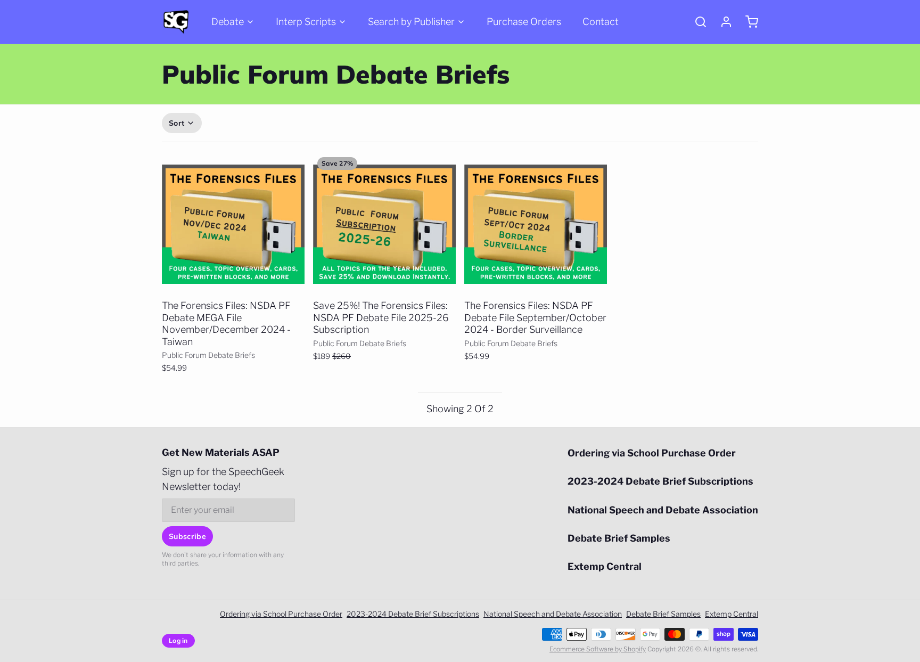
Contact (600, 21)
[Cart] (747, 21)
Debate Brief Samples (619, 538)
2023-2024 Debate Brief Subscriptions (660, 481)
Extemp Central (605, 566)
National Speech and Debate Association (663, 510)
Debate (227, 21)
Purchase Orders (524, 21)
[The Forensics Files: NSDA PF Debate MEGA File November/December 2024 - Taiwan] (233, 224)
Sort (176, 123)
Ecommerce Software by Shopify (597, 649)
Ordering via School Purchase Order (652, 453)
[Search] (696, 21)
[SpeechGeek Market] (176, 22)
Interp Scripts (306, 21)
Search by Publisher (411, 21)
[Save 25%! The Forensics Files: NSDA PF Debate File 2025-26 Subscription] (384, 224)
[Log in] (722, 21)
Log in (178, 640)
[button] (233, 280)
